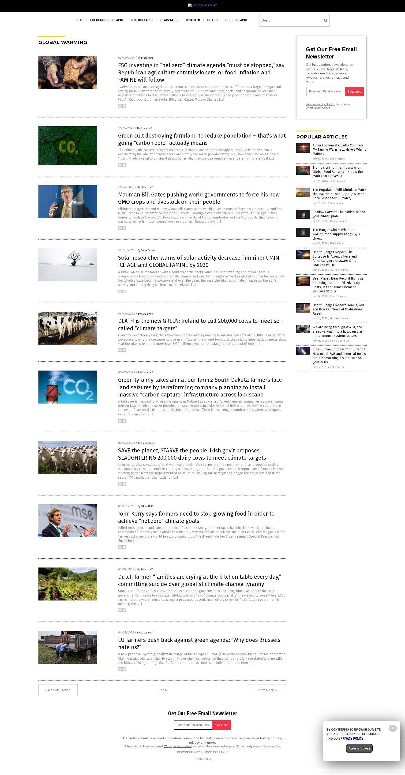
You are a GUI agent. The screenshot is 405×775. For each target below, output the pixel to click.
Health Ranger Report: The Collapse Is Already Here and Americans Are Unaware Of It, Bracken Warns (335, 258)
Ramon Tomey (338, 221)
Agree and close (359, 748)
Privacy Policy (202, 758)
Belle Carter (337, 243)
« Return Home (58, 690)
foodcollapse (236, 20)
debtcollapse (142, 20)
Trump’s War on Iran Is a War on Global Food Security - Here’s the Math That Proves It (338, 172)
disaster (193, 20)
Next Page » (267, 690)
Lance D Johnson (340, 340)
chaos (212, 20)
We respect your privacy (178, 746)
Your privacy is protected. (320, 104)
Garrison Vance (339, 269)
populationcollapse (107, 20)
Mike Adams (337, 158)
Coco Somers (338, 296)
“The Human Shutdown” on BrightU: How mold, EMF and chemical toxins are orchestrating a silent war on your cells (339, 355)
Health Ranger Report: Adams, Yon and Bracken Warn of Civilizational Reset (338, 309)
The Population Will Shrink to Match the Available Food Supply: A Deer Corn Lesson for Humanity (340, 194)
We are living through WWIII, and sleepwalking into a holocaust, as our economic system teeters (338, 331)
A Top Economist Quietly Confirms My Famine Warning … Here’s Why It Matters (339, 149)
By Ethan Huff (145, 57)
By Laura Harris (146, 443)
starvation (169, 20)
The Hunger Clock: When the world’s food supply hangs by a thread (336, 234)
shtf (79, 20)
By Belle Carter (146, 250)
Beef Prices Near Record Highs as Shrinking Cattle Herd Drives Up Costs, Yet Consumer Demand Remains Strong (338, 285)
